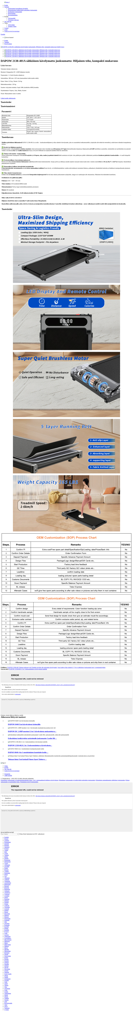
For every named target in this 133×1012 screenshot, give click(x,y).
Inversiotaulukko (13, 15)
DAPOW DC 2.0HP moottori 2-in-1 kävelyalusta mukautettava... (32, 731)
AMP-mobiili (8, 775)
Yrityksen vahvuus (13, 20)
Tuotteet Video (12, 26)
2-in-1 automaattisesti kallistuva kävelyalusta (45, 780)
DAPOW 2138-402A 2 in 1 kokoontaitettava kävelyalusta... (30, 745)
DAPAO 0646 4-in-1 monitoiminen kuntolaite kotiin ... (28, 752)
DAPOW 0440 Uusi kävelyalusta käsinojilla (24, 724)
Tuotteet (6, 7)
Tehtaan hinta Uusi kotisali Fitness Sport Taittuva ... (27, 759)
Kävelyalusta (11, 13)
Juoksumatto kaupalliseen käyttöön (18, 8)
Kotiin (6, 5)
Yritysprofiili (11, 18)
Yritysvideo (11, 25)
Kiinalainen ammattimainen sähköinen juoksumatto (110, 780)
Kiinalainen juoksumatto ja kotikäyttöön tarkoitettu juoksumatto (77, 780)
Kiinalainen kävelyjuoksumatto (29, 782)
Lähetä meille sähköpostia (8, 98)
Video (6, 766)
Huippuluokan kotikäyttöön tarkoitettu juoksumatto (22, 10)
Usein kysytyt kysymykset (11, 31)
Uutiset (6, 28)
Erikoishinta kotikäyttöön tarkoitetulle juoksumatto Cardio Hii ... (32, 738)
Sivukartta (7, 774)
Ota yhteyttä (7, 21)
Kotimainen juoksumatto (15, 12)
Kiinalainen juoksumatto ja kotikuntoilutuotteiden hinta (16, 780)
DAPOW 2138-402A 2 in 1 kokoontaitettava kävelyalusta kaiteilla (28, 669)
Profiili (6, 767)
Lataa (6, 29)
